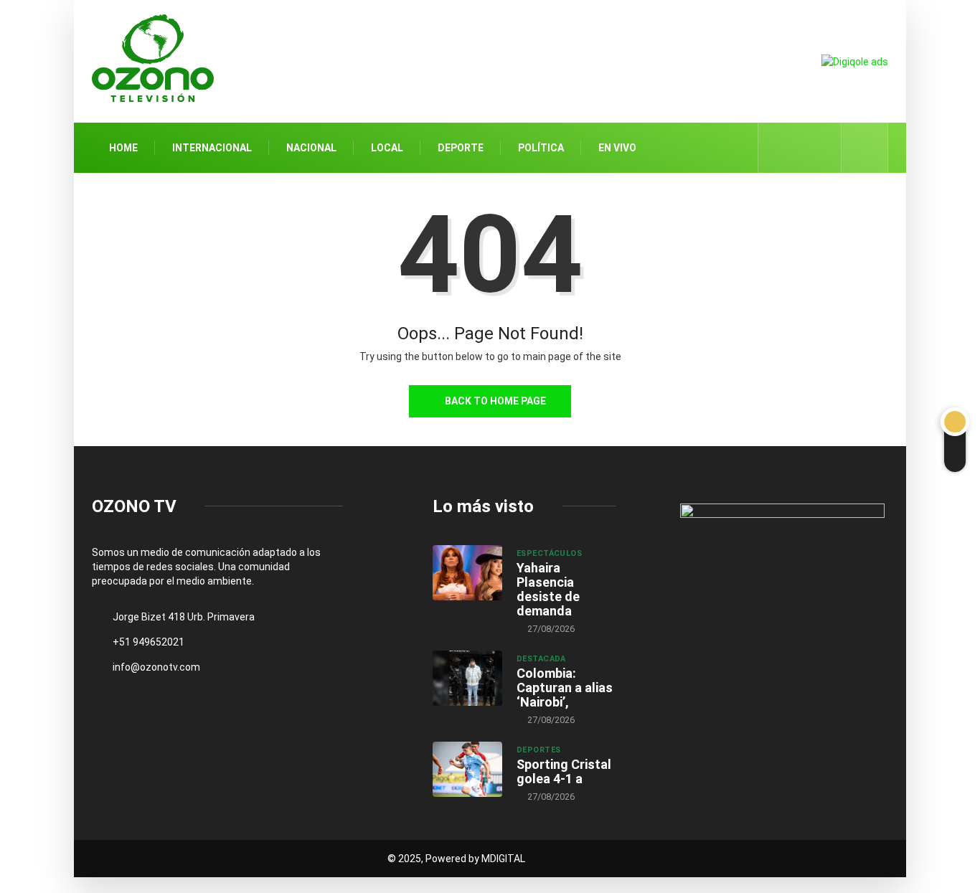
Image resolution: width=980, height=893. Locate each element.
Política (541, 147)
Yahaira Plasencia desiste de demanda (548, 589)
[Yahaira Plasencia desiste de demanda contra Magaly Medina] (467, 573)
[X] (800, 147)
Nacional (311, 147)
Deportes (539, 750)
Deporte (461, 147)
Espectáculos (549, 553)
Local (387, 147)
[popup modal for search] (865, 148)
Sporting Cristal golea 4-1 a (564, 771)
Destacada (541, 658)
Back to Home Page (495, 401)
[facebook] (778, 147)
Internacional (212, 147)
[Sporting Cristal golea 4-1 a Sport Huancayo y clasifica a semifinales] (467, 770)
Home (123, 147)
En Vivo (617, 147)
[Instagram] (822, 147)
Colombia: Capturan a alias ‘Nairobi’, (565, 687)
